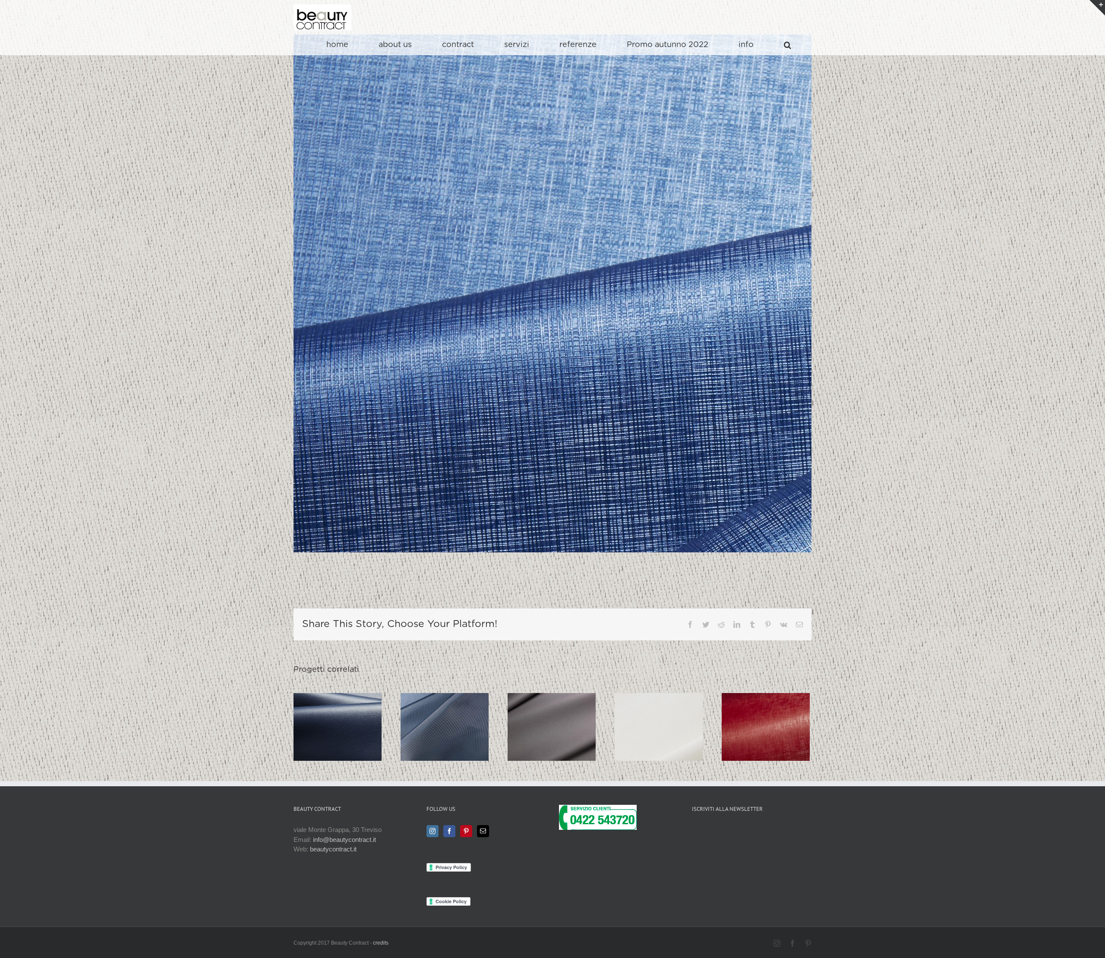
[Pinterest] (466, 831)
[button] (787, 45)
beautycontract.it (333, 849)
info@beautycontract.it (344, 839)
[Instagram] (432, 831)
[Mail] (483, 831)
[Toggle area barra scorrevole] (1097, 8)
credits (380, 943)
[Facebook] (449, 831)
